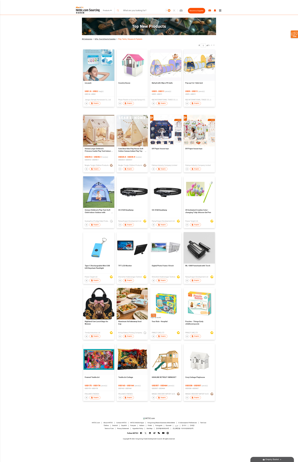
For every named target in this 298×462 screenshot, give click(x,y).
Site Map (149, 428)
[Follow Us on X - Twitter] (145, 433)
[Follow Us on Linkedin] (150, 433)
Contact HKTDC (121, 423)
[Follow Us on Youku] (168, 433)
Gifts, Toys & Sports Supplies (105, 39)
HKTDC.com (96, 423)
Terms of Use (109, 428)
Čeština (106, 425)
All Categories (87, 39)
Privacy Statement (123, 428)
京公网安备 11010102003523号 (183, 428)
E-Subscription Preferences (187, 423)
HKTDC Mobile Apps (137, 423)
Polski (150, 425)
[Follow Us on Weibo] (154, 433)
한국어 (184, 425)
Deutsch (115, 425)
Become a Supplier (196, 11)
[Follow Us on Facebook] (141, 433)
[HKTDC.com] (149, 418)
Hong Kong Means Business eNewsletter (161, 423)
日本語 (192, 425)
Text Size (203, 423)
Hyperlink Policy (137, 428)
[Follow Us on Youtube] (163, 433)
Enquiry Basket (272, 459)
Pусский (168, 425)
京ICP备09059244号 (162, 428)
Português (158, 425)
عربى (176, 425)
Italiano (141, 425)
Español (124, 425)
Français (133, 425)
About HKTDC (108, 423)
